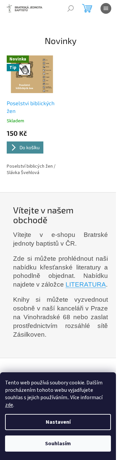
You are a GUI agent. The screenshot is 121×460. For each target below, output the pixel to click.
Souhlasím (58, 443)
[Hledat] (70, 8)
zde (9, 405)
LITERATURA (86, 284)
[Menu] (106, 8)
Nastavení (58, 422)
